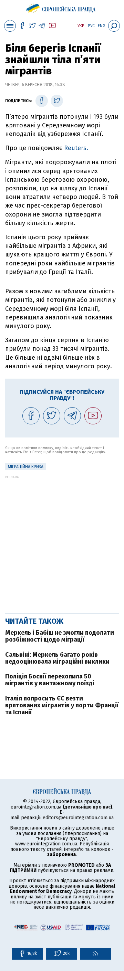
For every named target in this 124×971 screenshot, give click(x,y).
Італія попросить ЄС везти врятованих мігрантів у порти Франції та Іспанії (61, 705)
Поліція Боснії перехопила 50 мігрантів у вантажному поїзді (49, 680)
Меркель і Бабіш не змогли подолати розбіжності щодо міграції (59, 636)
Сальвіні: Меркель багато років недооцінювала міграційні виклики (57, 658)
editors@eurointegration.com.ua (78, 818)
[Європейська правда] (62, 7)
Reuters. (76, 148)
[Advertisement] (62, 541)
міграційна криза (25, 466)
